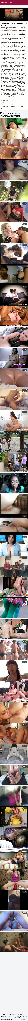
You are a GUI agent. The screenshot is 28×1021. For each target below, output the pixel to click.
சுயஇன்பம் (15, 104)
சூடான (21, 104)
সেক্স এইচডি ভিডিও (17, 1018)
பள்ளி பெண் (20, 106)
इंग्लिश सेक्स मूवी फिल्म (16, 1014)
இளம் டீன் (3, 104)
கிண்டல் (9, 104)
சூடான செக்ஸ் (4, 106)
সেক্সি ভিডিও (3, 1014)
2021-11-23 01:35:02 (6, 98)
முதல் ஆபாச (4, 108)
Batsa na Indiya (5, 1016)
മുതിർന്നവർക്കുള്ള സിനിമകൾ (8, 1019)
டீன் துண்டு (12, 106)
